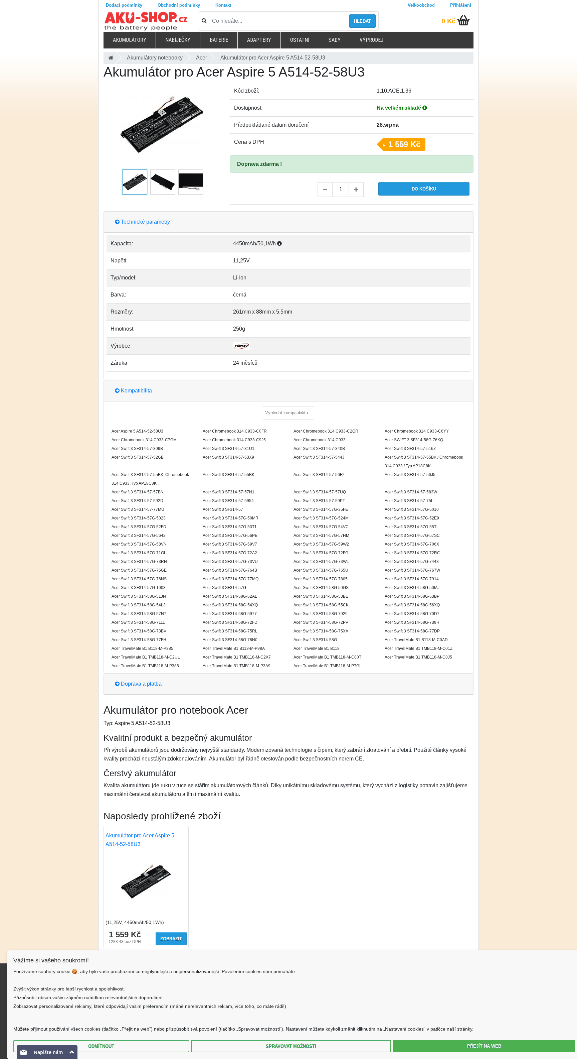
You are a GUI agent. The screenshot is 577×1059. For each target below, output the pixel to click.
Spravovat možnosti (291, 1046)
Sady (335, 40)
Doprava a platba (141, 684)
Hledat (362, 21)
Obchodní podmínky (179, 5)
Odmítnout (101, 1046)
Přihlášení (460, 5)
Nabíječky (177, 40)
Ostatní (299, 40)
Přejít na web (484, 1046)
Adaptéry (259, 40)
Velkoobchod (421, 5)
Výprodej (371, 40)
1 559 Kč (404, 144)
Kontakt (223, 5)
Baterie (219, 40)
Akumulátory (129, 40)
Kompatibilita (136, 390)
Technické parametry (145, 222)
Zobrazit (171, 938)
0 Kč (448, 21)
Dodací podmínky (124, 5)
